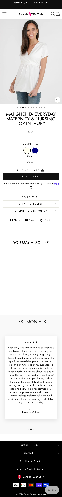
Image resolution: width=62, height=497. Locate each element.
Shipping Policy (31, 203)
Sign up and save (30, 468)
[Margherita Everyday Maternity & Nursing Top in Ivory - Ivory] (7, 303)
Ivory (27, 150)
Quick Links (30, 445)
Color (31, 144)
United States (30, 460)
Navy (35, 150)
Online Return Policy (31, 210)
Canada (30, 453)
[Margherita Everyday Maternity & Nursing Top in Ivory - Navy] (11, 303)
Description (31, 197)
